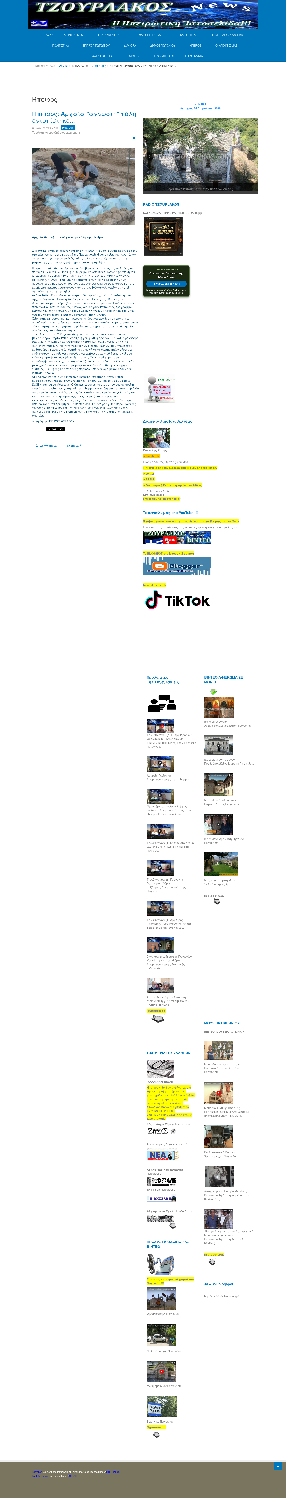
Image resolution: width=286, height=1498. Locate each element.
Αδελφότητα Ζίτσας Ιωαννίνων (168, 1124)
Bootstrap (37, 1471)
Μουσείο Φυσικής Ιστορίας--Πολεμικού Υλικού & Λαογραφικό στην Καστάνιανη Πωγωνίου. (226, 1111)
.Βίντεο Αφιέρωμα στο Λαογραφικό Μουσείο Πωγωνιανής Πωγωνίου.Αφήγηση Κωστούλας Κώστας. (228, 1237)
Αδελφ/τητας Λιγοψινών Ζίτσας (168, 1144)
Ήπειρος (100, 66)
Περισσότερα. (214, 896)
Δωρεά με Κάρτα (166, 283)
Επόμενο (73, 446)
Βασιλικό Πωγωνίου (160, 1421)
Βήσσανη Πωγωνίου (161, 1190)
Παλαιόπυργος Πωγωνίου (164, 1351)
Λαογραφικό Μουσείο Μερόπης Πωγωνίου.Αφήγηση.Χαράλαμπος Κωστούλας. (227, 1195)
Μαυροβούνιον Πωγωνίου (164, 1386)
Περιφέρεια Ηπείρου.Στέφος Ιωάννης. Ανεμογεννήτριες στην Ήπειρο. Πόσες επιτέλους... (169, 810)
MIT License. (113, 1471)
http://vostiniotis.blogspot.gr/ (221, 1296)
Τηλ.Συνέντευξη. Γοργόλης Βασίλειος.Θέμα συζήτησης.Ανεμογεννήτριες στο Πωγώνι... (169, 885)
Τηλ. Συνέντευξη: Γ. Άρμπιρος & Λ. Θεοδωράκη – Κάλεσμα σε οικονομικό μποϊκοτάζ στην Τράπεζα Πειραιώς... (172, 740)
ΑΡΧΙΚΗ (48, 34)
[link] (180, 468)
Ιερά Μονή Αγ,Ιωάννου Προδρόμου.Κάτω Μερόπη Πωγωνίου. (229, 761)
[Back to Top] (278, 1466)
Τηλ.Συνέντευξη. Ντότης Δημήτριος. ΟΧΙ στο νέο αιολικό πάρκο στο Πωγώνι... (171, 846)
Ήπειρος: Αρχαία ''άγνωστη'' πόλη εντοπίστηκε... (84, 117)
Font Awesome (40, 1476)
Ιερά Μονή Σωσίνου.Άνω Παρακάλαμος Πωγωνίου (221, 802)
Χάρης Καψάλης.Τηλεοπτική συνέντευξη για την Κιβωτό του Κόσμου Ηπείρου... (168, 1001)
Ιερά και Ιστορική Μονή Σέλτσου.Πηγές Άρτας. (220, 882)
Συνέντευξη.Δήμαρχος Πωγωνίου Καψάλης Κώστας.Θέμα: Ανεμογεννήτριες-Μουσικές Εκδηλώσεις (169, 962)
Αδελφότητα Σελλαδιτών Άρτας (170, 1211)
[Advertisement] (103, 79)
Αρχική (63, 66)
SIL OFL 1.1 (75, 1476)
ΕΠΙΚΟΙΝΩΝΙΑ (194, 56)
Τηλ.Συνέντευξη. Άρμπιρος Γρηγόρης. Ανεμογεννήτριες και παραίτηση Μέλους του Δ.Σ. (169, 923)
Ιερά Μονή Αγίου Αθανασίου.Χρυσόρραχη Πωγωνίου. (228, 723)
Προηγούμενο (47, 446)
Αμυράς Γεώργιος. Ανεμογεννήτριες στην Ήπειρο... (169, 777)
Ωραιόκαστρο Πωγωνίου (163, 1314)
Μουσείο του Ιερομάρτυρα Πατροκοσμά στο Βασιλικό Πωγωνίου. (222, 1068)
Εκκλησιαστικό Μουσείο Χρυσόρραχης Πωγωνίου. (221, 1154)
